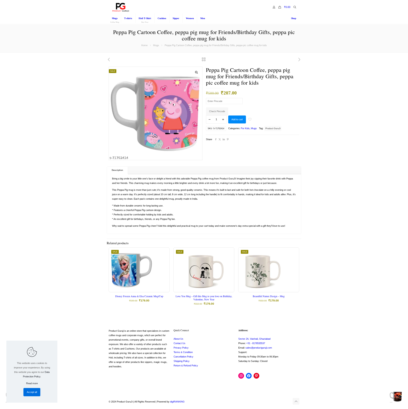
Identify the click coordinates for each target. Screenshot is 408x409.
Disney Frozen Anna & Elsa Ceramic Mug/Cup (139, 296)
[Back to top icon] (296, 401)
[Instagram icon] (282, 401)
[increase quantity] (223, 119)
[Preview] (165, 272)
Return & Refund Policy (186, 365)
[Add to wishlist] (165, 266)
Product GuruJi (272, 128)
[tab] (117, 170)
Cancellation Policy (183, 356)
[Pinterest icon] (285, 401)
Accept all (32, 392)
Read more (32, 383)
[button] (196, 72)
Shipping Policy (181, 361)
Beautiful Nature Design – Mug (269, 296)
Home (144, 45)
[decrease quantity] (209, 119)
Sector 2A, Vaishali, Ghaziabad (254, 338)
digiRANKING (177, 401)
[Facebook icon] (278, 401)
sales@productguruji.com (258, 347)
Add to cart (237, 119)
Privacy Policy (181, 347)
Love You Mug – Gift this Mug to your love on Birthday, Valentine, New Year (204, 297)
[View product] (165, 259)
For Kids (245, 128)
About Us (178, 338)
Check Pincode (217, 111)
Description (117, 170)
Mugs (156, 45)
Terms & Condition (183, 352)
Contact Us (179, 343)
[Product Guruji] (120, 7)
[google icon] (288, 401)
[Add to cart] (165, 252)
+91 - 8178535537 (255, 343)
